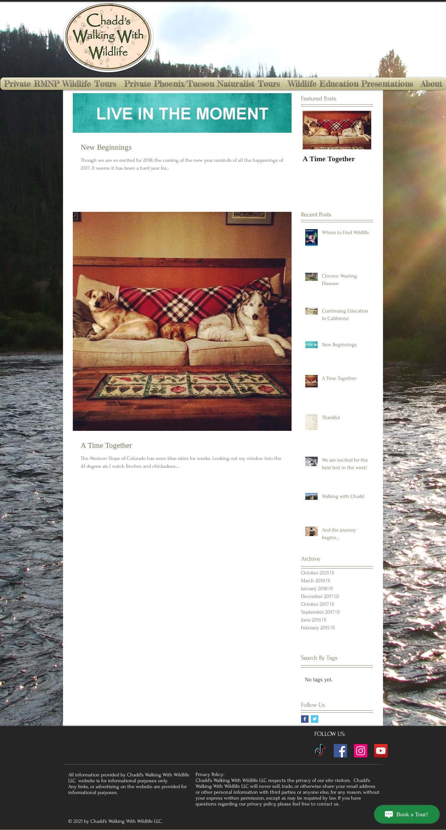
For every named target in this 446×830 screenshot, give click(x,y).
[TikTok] (320, 750)
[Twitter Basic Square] (314, 719)
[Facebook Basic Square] (305, 719)
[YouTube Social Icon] (381, 750)
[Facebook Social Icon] (340, 750)
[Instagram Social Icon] (360, 750)
